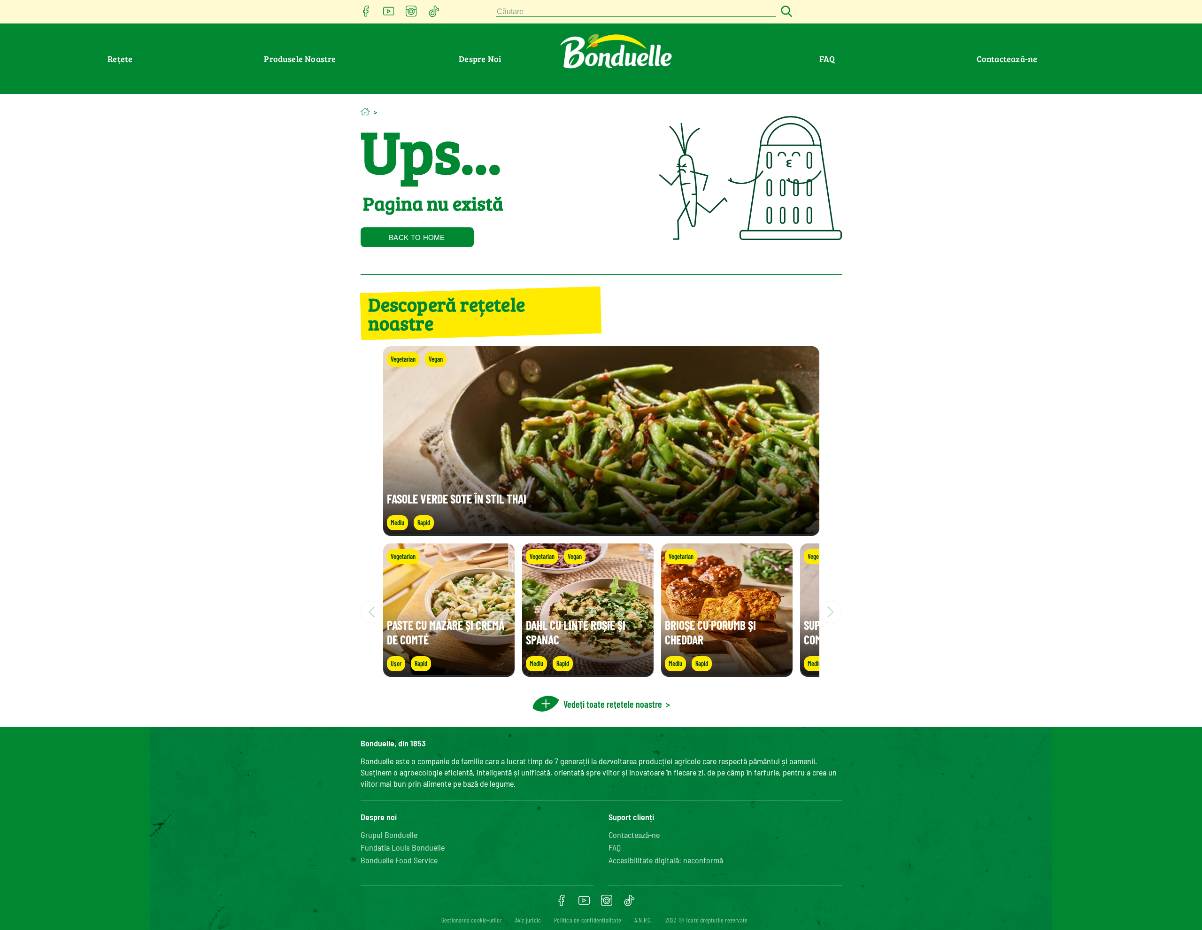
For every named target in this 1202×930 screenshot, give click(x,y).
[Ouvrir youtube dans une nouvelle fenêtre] (388, 14)
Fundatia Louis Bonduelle (403, 847)
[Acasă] (365, 111)
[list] (601, 612)
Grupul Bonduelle (389, 834)
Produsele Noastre (300, 58)
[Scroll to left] (372, 612)
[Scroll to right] (830, 612)
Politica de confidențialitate (587, 920)
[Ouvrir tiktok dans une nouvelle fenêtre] (433, 14)
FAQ (827, 58)
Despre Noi (480, 58)
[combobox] (636, 12)
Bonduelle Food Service (399, 860)
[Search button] (785, 12)
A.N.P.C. (643, 920)
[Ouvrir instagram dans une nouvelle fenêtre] (411, 14)
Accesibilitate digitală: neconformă (666, 860)
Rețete (120, 58)
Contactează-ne (1007, 58)
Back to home (417, 237)
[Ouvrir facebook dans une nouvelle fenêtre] (366, 14)
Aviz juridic (528, 920)
